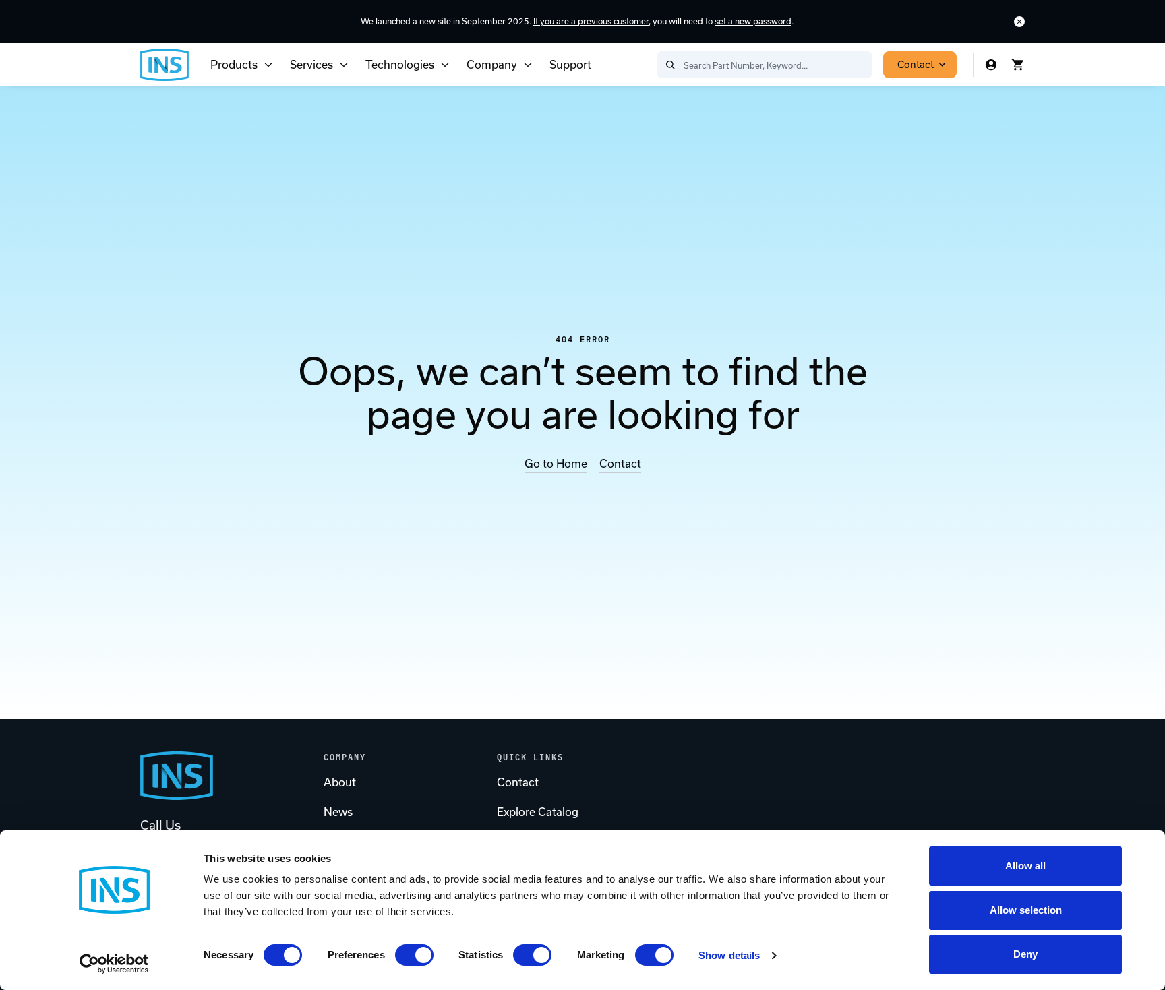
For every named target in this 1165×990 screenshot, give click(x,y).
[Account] (991, 65)
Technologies (399, 65)
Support (570, 65)
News (338, 812)
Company (492, 65)
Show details (729, 955)
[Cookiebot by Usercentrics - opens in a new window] (114, 964)
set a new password (753, 21)
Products (234, 65)
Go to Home (556, 464)
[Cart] (1018, 65)
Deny (1025, 954)
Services (311, 65)
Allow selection (1026, 910)
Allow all (1025, 865)
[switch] (414, 955)
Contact (915, 64)
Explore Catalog (537, 812)
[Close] (1019, 21)
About (340, 782)
